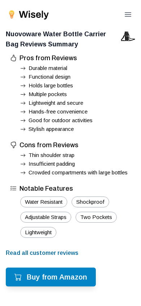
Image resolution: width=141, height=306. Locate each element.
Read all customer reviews (42, 253)
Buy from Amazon (57, 277)
